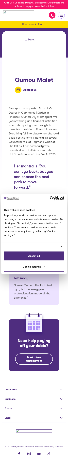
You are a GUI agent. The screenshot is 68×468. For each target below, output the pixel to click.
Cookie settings (32, 266)
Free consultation (32, 24)
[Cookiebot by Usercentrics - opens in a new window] (49, 198)
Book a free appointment (34, 359)
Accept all (34, 255)
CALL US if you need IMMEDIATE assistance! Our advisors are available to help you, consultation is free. (34, 4)
